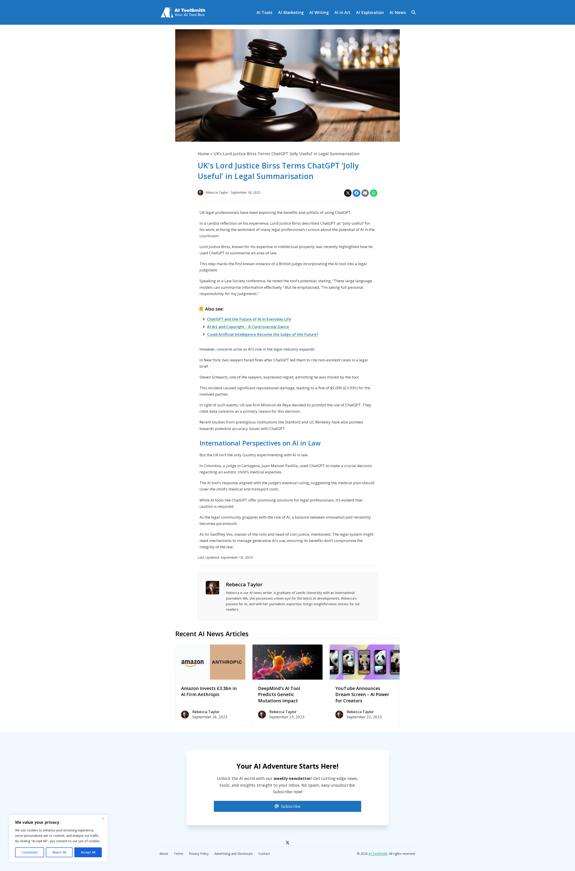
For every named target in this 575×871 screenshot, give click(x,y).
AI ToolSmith (378, 853)
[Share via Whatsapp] (373, 193)
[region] (58, 838)
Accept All (88, 852)
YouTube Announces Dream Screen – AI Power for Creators (362, 694)
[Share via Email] (365, 193)
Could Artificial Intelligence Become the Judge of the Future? (262, 334)
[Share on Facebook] (356, 193)
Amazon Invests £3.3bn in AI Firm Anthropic (209, 691)
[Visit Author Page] (212, 587)
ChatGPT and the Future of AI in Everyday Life (249, 319)
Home (203, 153)
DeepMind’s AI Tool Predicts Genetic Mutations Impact (279, 694)
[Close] (103, 818)
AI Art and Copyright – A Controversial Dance (248, 326)
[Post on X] (348, 193)
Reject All (59, 852)
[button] (413, 12)
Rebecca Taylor (244, 584)
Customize (30, 852)
